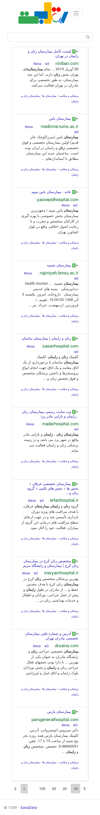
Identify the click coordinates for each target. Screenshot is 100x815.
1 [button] (24, 788)
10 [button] (76, 788)
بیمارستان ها (49, 96)
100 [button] (42, 788)
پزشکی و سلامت (68, 96)
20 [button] (65, 788)
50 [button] (54, 788)
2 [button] (15, 788)
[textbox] (50, 36)
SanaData (29, 807)
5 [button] (85, 788)
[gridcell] (50, 80)
